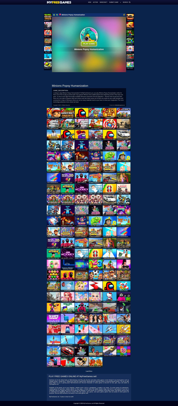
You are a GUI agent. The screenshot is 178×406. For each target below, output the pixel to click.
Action (95, 2)
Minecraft (103, 2)
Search (126, 2)
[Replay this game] (124, 15)
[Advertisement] (89, 9)
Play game (89, 44)
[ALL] (120, 2)
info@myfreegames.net (120, 105)
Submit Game (113, 2)
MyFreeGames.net (88, 403)
